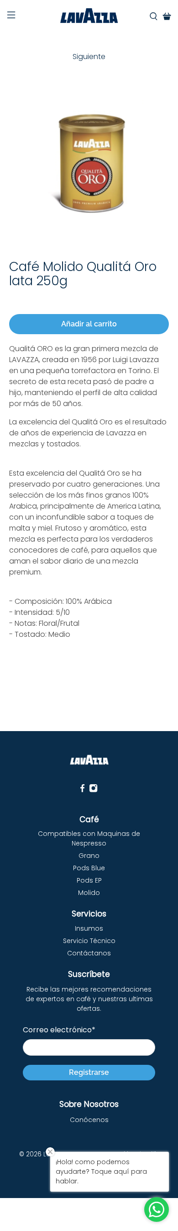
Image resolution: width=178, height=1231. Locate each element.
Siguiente (89, 56)
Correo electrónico (59, 1030)
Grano (89, 855)
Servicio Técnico (89, 940)
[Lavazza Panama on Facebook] (82, 790)
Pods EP (89, 880)
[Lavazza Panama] (89, 16)
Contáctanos (89, 953)
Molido (89, 892)
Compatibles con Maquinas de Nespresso (89, 838)
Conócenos (89, 1119)
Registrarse (89, 1072)
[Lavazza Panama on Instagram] (93, 790)
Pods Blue (89, 868)
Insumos (89, 928)
